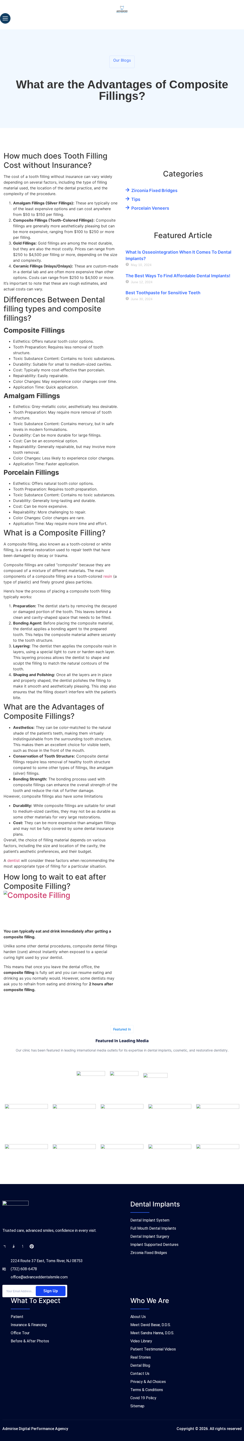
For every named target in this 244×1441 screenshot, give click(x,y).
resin (107, 576)
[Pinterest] (32, 1246)
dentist (13, 860)
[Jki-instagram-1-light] (13, 1246)
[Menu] (5, 18)
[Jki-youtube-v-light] (22, 1246)
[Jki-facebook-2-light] (4, 1246)
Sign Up (50, 1291)
